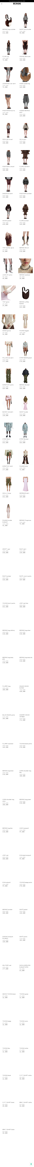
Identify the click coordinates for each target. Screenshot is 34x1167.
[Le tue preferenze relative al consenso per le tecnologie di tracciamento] (31, 1164)
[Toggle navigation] (17, 3)
